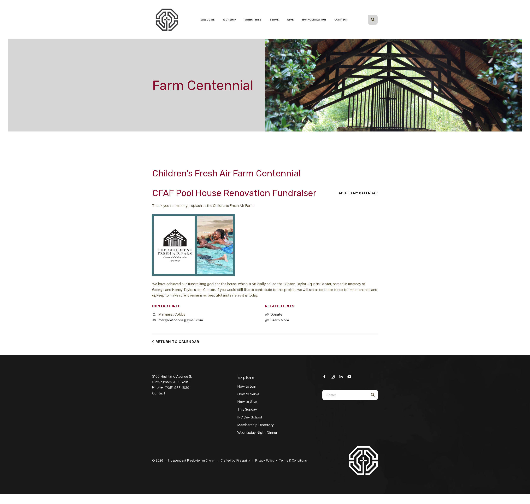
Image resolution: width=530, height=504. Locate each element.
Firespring (243, 460)
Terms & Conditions (293, 460)
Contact (158, 393)
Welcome (208, 19)
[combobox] (378, 19)
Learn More (279, 320)
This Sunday (247, 409)
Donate (276, 314)
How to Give (247, 402)
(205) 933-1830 (177, 388)
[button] (373, 20)
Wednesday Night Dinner (257, 432)
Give (290, 19)
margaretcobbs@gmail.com (180, 320)
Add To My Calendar (358, 193)
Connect (341, 19)
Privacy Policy (264, 460)
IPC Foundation (314, 19)
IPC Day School (249, 417)
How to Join (246, 386)
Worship (229, 19)
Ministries (253, 19)
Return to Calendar (177, 342)
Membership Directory (255, 425)
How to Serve (248, 394)
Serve (274, 19)
